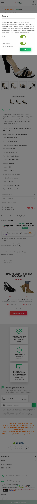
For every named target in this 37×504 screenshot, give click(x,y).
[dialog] (18, 252)
